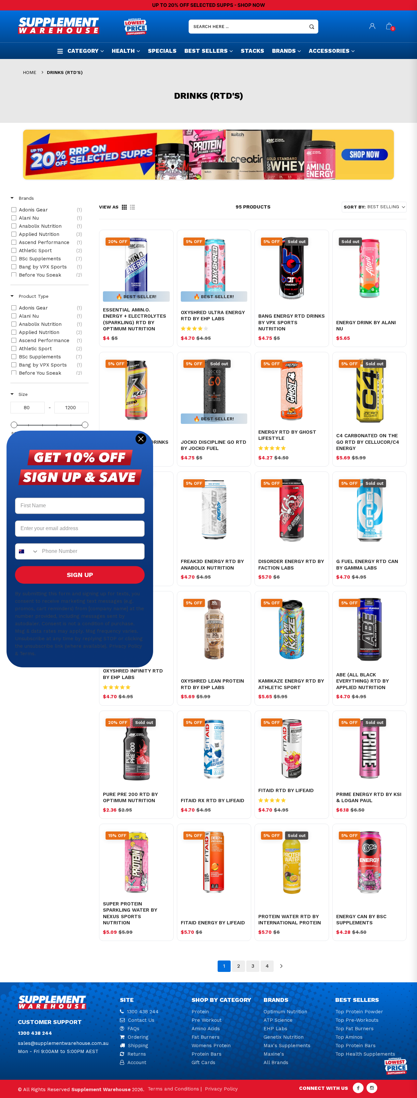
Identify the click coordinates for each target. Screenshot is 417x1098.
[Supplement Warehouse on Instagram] (372, 1088)
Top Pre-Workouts (357, 1020)
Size (22, 394)
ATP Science (278, 1020)
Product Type (33, 296)
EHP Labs (275, 1029)
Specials (162, 51)
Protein (200, 1012)
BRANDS (284, 51)
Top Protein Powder (359, 1012)
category (83, 51)
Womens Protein (211, 1045)
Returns (136, 1054)
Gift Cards (203, 1062)
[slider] (14, 425)
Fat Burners (206, 1037)
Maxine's (274, 1054)
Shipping (138, 1045)
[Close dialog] (141, 438)
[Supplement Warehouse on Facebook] (358, 1088)
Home (29, 72)
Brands (25, 198)
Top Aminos (349, 1037)
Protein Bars (207, 1054)
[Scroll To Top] (399, 1035)
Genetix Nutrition (284, 1037)
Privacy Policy (221, 1089)
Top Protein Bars (355, 1045)
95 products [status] (253, 207)
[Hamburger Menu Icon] (60, 51)
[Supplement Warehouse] (69, 25)
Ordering (138, 1037)
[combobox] (27, 551)
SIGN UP (80, 575)
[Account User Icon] (372, 26)
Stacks (252, 51)
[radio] (124, 207)
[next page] (281, 966)
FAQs (133, 1029)
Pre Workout (207, 1020)
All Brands (276, 1062)
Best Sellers (206, 51)
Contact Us (141, 1020)
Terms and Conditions (173, 1089)
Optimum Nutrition (285, 1012)
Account (136, 1062)
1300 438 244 (143, 1012)
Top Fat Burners (354, 1029)
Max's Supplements (287, 1045)
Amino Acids (206, 1029)
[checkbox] (48, 210)
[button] (374, 207)
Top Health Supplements (365, 1054)
